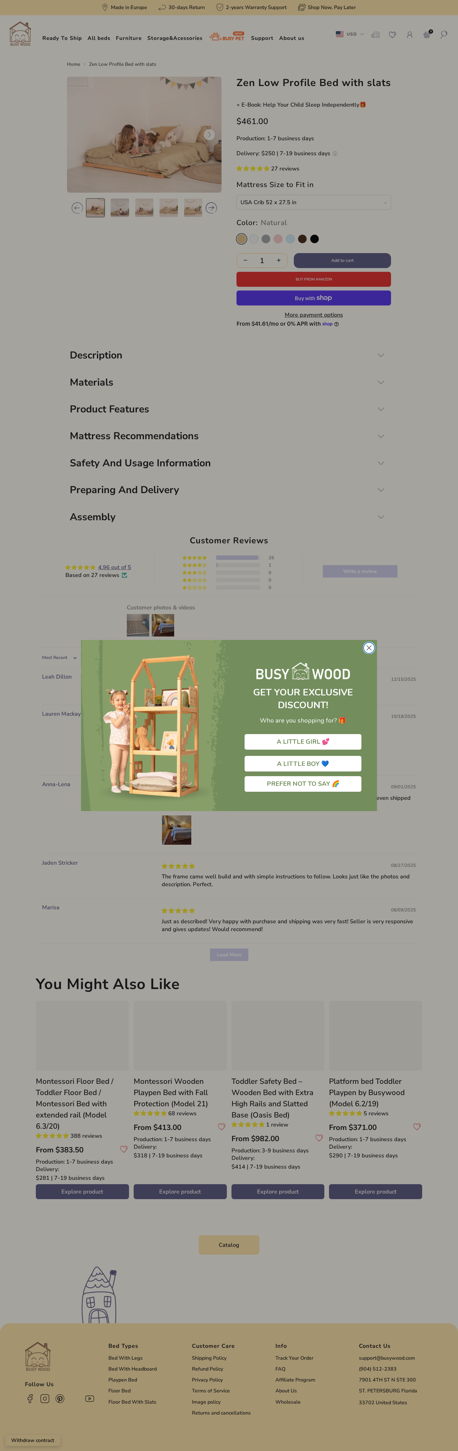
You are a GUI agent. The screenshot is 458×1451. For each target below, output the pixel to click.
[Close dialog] (369, 647)
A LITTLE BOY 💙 (303, 763)
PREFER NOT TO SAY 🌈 (303, 784)
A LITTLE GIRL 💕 (303, 742)
